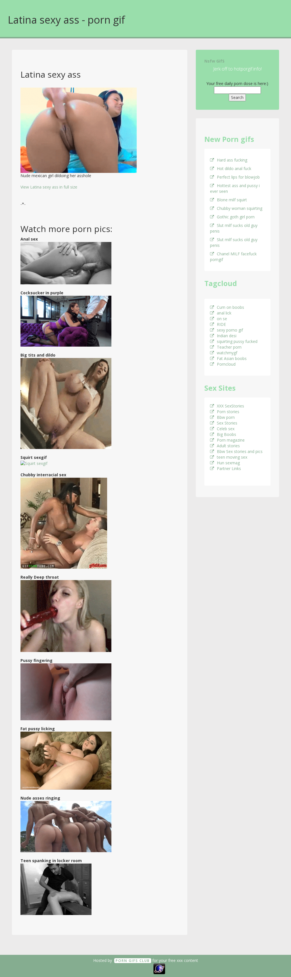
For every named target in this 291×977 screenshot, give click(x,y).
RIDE (221, 324)
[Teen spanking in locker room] (56, 888)
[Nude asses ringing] (65, 826)
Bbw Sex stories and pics (240, 451)
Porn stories (228, 411)
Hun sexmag (228, 462)
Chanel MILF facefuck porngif (233, 256)
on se (222, 318)
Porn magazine (231, 440)
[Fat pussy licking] (65, 760)
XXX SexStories (230, 406)
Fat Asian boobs (232, 358)
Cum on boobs (230, 307)
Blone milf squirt (232, 199)
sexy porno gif (230, 330)
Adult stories (228, 445)
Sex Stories (227, 423)
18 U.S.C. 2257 (139, 968)
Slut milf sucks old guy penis (233, 228)
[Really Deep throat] (65, 615)
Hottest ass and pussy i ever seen (235, 188)
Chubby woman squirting (239, 208)
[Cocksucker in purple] (65, 320)
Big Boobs (226, 434)
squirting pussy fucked (237, 341)
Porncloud (226, 364)
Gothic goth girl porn (236, 217)
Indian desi (226, 335)
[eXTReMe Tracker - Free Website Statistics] (159, 968)
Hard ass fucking (232, 160)
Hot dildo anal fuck (234, 168)
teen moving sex (232, 457)
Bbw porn (226, 417)
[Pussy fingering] (65, 691)
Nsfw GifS (214, 61)
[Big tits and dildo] (65, 402)
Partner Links (229, 468)
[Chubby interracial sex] (63, 522)
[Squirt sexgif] (33, 463)
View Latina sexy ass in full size (48, 187)
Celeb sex (225, 428)
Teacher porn (229, 347)
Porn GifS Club (133, 960)
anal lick (224, 313)
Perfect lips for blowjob (238, 177)
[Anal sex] (65, 262)
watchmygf (227, 352)
